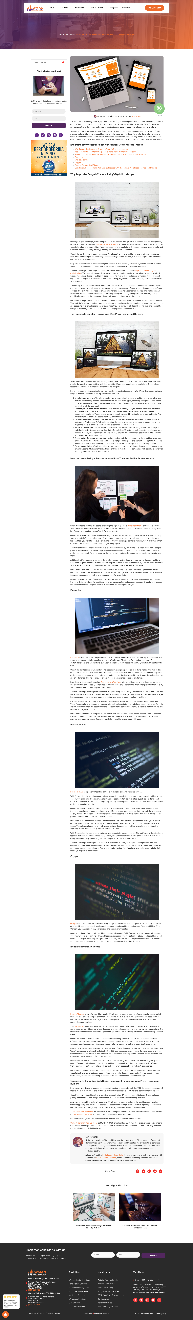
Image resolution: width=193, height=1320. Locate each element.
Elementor (79, 157)
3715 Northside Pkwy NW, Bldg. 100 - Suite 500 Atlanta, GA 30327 (38, 1286)
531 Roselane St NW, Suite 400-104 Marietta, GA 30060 (36, 1301)
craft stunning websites (82, 1114)
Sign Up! (48, 125)
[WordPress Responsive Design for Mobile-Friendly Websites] (94, 1207)
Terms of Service (46, 1313)
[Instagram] (49, 135)
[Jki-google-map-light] (61, 135)
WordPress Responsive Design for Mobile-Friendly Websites (94, 1226)
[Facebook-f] (37, 135)
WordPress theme (135, 526)
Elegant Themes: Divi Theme (87, 165)
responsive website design (107, 244)
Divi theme (78, 1026)
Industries (79, 8)
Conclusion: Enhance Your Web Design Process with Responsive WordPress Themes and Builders (116, 168)
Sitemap (58, 1313)
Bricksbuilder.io (81, 160)
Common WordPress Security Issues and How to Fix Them (140, 1226)
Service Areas (97, 8)
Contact (126, 8)
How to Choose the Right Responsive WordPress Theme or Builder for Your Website (110, 154)
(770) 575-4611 (34, 1305)
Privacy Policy (32, 1313)
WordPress (70, 34)
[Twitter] (43, 135)
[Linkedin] (55, 135)
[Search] (63, 62)
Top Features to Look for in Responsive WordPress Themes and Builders (105, 152)
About (51, 8)
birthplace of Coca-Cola (112, 1155)
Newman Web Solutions (83, 1111)
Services (64, 8)
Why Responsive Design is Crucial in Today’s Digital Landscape (101, 149)
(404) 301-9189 (34, 1290)
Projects (114, 8)
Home (61, 34)
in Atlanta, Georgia (101, 1313)
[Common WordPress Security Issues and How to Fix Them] (140, 1207)
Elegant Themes (77, 1014)
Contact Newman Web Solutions (84, 1123)
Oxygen (78, 162)
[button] (138, 1171)
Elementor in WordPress (111, 682)
